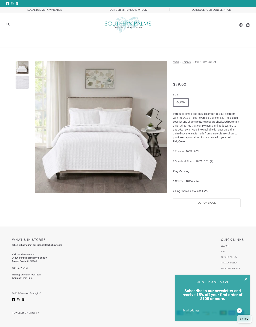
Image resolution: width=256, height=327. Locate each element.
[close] (246, 279)
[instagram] (12, 3)
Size (175, 94)
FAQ (223, 251)
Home (176, 62)
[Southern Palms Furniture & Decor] (128, 25)
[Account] (241, 25)
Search (225, 245)
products (187, 62)
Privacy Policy (229, 262)
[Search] (8, 24)
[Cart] (248, 25)
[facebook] (7, 3)
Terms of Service (230, 268)
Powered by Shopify (25, 313)
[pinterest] (17, 3)
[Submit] (239, 310)
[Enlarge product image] (101, 127)
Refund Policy (229, 257)
